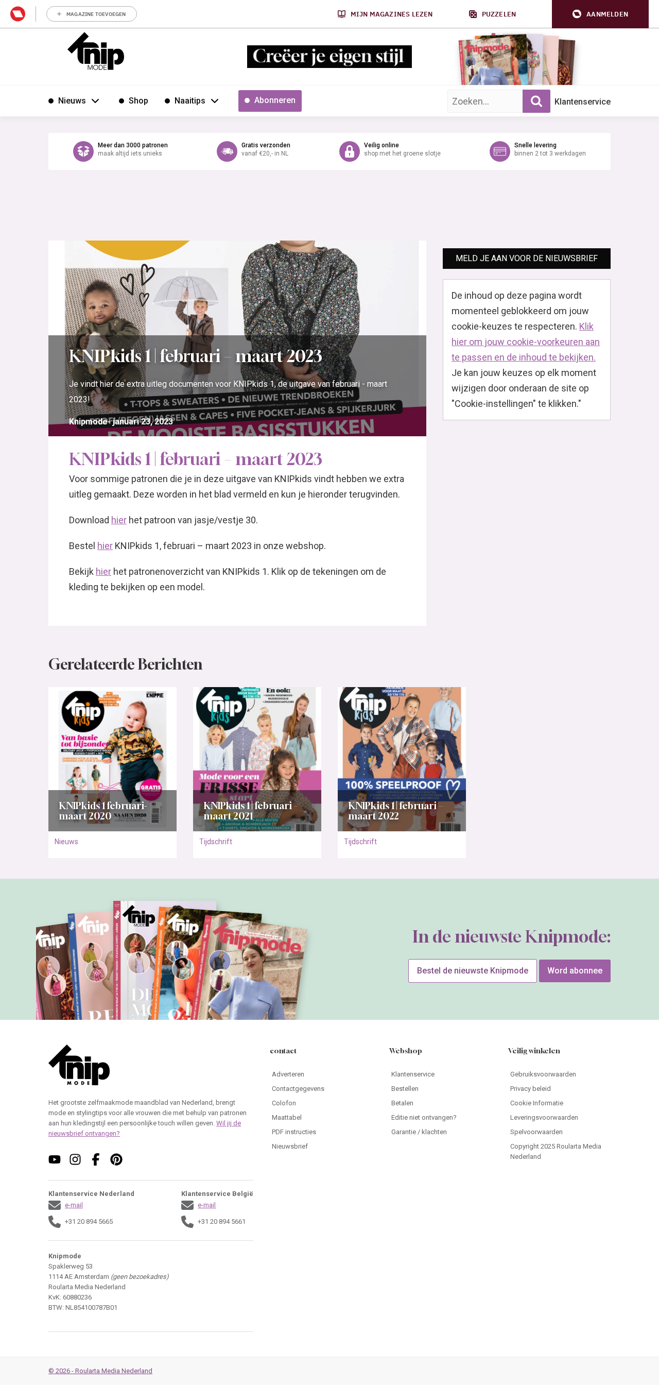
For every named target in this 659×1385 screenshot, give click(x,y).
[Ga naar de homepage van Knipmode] (95, 51)
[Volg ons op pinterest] (116, 1159)
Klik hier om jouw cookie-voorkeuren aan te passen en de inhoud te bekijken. (526, 342)
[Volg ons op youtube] (54, 1159)
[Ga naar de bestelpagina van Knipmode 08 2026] (486, 64)
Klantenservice (582, 102)
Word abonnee (574, 971)
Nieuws (66, 841)
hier (119, 520)
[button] (600, 14)
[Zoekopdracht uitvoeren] (536, 101)
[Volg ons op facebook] (96, 1159)
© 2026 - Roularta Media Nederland (100, 1371)
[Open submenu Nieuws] (95, 100)
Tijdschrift (215, 841)
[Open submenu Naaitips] (214, 100)
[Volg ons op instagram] (75, 1159)
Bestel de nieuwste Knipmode (472, 971)
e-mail (74, 1205)
